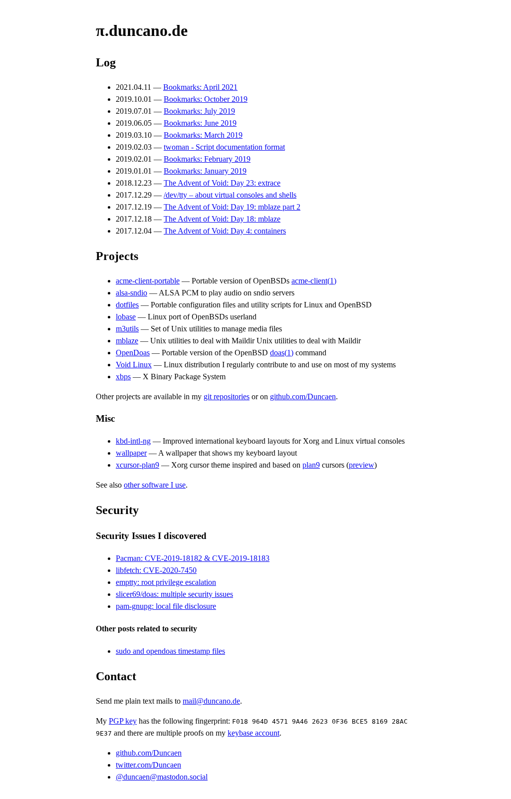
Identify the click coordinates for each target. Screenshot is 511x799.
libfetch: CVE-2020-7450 (156, 570)
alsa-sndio (131, 292)
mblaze (127, 340)
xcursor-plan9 (137, 465)
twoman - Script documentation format (224, 147)
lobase (126, 316)
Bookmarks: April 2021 (200, 87)
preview (361, 465)
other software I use (155, 485)
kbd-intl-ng (133, 441)
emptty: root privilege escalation (166, 582)
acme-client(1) (313, 280)
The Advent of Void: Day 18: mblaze (222, 219)
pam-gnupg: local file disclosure (166, 606)
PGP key (123, 721)
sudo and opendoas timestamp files (170, 651)
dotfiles (127, 304)
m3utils (127, 328)
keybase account (253, 733)
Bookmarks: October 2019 (206, 99)
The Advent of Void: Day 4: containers (225, 231)
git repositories (227, 396)
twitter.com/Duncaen (148, 765)
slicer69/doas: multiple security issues (174, 594)
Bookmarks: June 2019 (200, 123)
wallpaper (131, 453)
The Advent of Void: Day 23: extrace (222, 183)
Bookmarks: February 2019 (207, 159)
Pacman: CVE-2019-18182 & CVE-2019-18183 (192, 558)
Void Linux (134, 364)
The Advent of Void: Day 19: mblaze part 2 (232, 207)
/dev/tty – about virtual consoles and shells (230, 195)
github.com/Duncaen (303, 396)
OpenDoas (133, 352)
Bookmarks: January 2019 (205, 171)
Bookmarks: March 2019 (203, 135)
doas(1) (281, 352)
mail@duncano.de (211, 701)
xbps (123, 376)
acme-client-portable (148, 280)
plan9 (311, 465)
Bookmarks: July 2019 (199, 111)
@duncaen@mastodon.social (162, 777)
